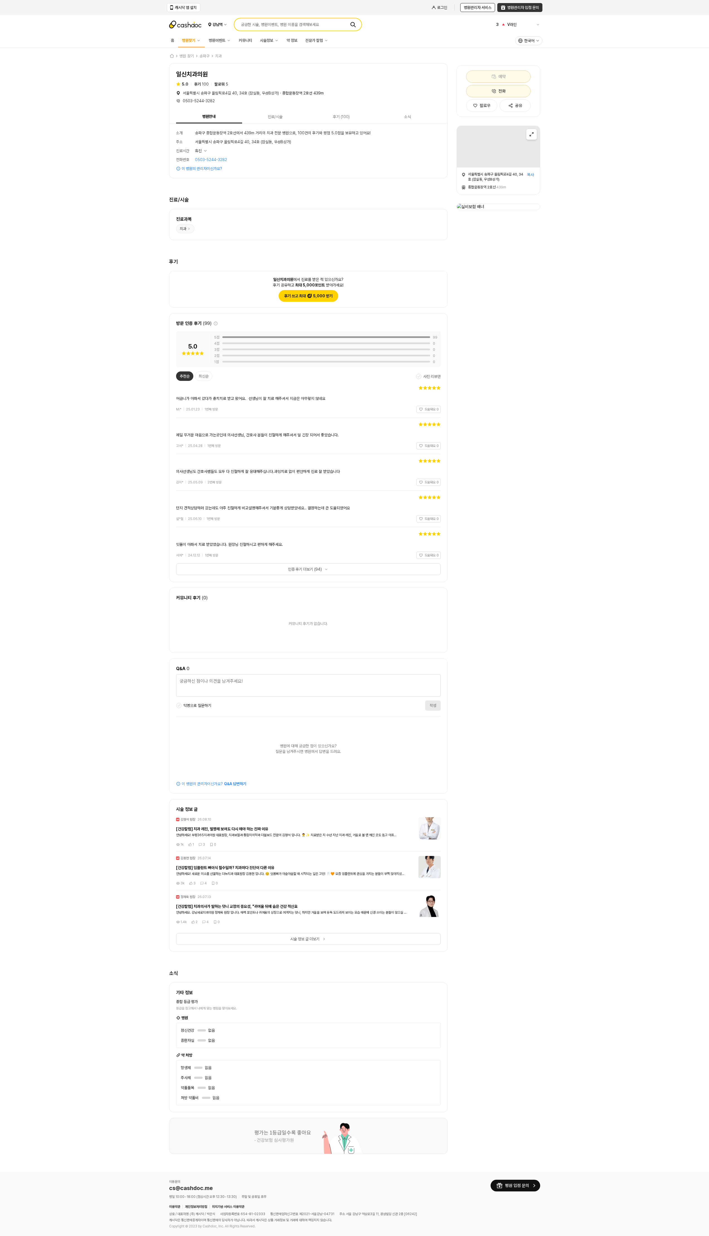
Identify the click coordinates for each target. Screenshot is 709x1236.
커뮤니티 (245, 40)
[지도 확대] (531, 134)
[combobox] (528, 40)
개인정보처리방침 (196, 1207)
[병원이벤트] (230, 40)
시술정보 (266, 40)
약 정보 (292, 40)
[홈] (171, 56)
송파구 (204, 56)
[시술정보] (278, 40)
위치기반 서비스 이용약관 (228, 1207)
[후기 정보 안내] (215, 323)
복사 (530, 174)
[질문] (308, 686)
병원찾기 (188, 40)
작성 (433, 705)
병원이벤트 (217, 40)
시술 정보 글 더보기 (305, 939)
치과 (218, 56)
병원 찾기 (186, 56)
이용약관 (174, 1207)
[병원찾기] (200, 40)
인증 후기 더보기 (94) (305, 569)
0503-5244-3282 (211, 159)
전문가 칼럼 (314, 40)
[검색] (353, 24)
